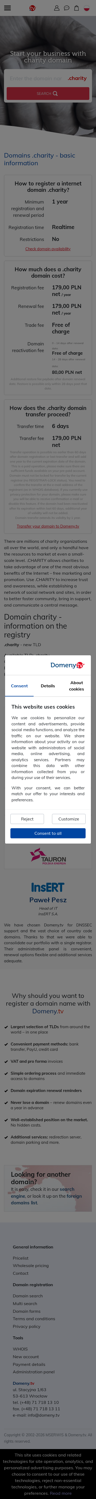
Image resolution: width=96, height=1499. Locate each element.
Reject (27, 819)
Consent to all (48, 833)
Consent (19, 686)
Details (48, 686)
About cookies (76, 686)
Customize (68, 819)
